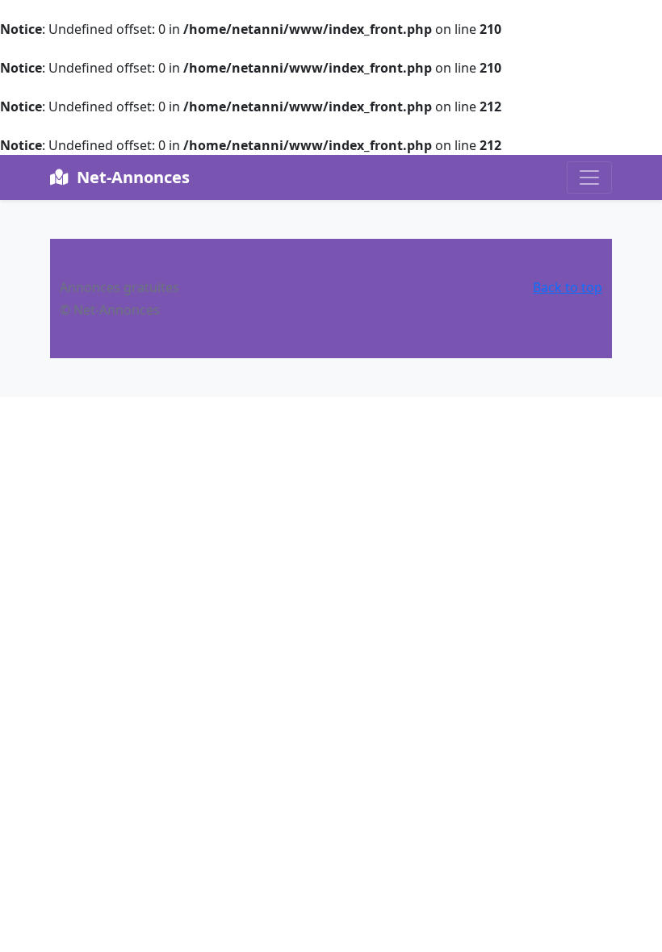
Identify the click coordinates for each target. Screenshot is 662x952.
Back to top (567, 287)
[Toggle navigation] (589, 177)
